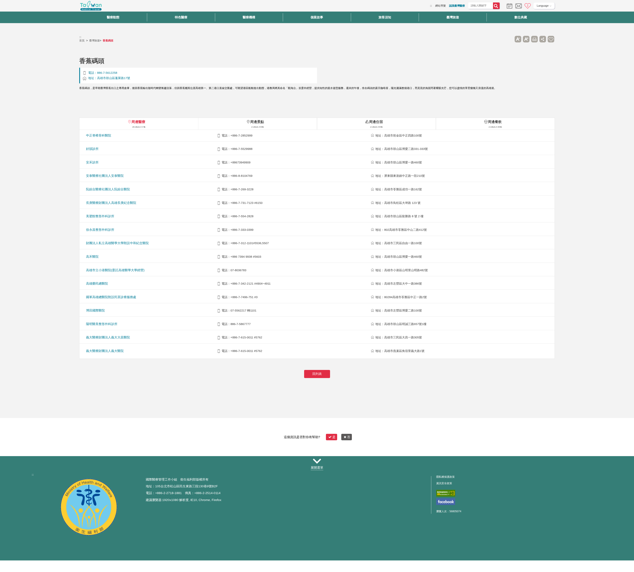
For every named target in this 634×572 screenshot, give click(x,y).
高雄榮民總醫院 (97, 283)
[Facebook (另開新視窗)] (445, 501)
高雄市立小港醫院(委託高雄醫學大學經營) (115, 270)
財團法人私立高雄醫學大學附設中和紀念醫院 (117, 243)
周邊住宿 (376, 122)
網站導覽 (440, 5)
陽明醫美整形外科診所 (101, 324)
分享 (542, 39)
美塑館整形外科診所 (100, 216)
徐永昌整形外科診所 (100, 229)
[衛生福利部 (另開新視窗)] (88, 534)
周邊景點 (257, 122)
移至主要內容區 (9, 5)
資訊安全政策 (444, 483)
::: (431, 5)
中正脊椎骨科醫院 (98, 135)
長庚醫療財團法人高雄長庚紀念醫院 (111, 203)
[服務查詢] (509, 5)
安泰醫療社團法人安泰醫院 (105, 175)
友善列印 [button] (534, 39)
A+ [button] (526, 39)
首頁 (82, 40)
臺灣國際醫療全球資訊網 (91, 6)
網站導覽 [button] (317, 461)
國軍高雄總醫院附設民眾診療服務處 (111, 297)
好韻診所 (92, 149)
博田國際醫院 (95, 310)
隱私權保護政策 (445, 477)
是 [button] (333, 437)
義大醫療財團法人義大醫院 (105, 351)
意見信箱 (518, 6)
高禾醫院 (92, 256)
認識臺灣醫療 (457, 5)
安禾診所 (92, 162)
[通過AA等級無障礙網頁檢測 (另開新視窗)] (445, 493)
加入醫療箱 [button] (551, 39)
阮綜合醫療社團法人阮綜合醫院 (108, 189)
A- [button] (518, 39)
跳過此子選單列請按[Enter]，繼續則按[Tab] (509, 39)
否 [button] (348, 437)
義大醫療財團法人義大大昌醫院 (108, 337)
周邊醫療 (138, 122)
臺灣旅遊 (94, 40)
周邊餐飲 (495, 122)
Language (543, 5)
